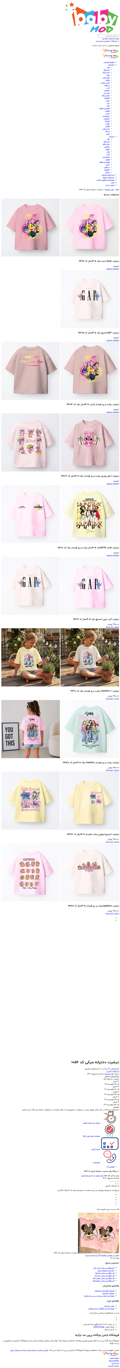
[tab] (57, 1167)
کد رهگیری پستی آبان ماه (104, 1268)
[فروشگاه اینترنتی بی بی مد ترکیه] (89, 33)
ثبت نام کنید (86, 1175)
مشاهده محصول (112, 269)
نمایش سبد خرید (102, 41)
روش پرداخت (109, 1306)
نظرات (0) (110, 1167)
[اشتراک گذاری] (116, 1181)
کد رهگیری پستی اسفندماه (103, 1281)
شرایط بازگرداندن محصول (104, 1291)
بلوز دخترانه (109, 189)
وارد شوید (99, 1175)
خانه (117, 189)
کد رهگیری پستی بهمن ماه (103, 1278)
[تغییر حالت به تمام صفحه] (113, 1181)
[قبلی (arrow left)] (118, 1183)
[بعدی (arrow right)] (116, 1183)
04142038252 (99, 1327)
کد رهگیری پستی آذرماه (104, 1273)
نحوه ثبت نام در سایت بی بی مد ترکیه (99, 1296)
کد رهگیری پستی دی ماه (104, 1275)
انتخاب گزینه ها (112, 627)
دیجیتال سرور (15, 1350)
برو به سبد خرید (91, 1255)
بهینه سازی (31, 1350)
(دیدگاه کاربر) (113, 1071)
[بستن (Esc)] (118, 1181)
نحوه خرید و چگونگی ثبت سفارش (101, 1308)
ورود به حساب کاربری (110, 38)
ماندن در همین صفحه (108, 1255)
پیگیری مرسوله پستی (105, 1270)
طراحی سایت (43, 1350)
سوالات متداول (108, 1293)
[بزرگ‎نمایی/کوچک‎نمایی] (111, 1181)
